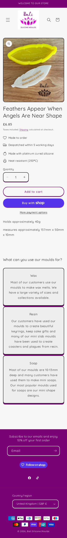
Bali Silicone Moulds (38, 531)
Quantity (8, 169)
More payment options (33, 212)
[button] (8, 19)
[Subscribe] (55, 451)
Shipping (23, 129)
